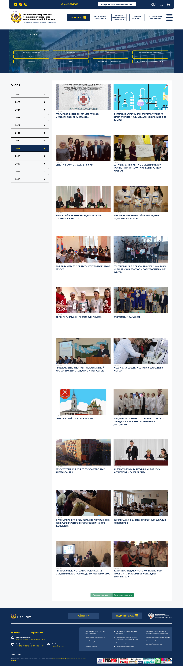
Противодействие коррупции (125, 646)
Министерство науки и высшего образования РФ (95, 632)
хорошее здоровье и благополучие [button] (150, 52)
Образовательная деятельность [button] (100, 17)
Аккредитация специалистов (116, 4)
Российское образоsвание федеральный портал (94, 642)
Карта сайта (37, 632)
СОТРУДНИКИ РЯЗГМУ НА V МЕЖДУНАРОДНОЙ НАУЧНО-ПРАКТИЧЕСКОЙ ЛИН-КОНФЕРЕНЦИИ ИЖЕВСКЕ (137, 167)
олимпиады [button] (70, 57)
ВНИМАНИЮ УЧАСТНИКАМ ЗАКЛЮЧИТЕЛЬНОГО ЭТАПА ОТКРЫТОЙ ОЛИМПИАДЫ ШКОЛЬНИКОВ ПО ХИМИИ (140, 117)
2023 (17, 117)
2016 (17, 171)
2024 (17, 109)
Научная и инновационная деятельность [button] (118, 17)
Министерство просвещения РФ (95, 637)
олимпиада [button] (31, 61)
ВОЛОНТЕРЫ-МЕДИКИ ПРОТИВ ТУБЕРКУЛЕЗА (78, 317)
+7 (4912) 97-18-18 (69, 4)
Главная (16, 35)
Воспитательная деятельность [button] (155, 17)
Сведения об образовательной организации (39, 22)
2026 (17, 94)
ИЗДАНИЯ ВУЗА (125, 615)
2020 (17, 140)
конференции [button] (110, 52)
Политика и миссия (91, 646)
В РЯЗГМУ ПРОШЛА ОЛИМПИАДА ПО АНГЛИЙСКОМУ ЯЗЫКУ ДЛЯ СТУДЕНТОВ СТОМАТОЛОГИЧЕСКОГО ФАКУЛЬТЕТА (83, 523)
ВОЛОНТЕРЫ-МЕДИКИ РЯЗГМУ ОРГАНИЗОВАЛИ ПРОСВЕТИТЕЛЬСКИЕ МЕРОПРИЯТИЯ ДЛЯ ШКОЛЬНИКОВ (138, 573)
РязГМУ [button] (71, 61)
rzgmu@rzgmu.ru (58, 645)
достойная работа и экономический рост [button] (110, 61)
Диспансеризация (121, 643)
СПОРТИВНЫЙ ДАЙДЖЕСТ (127, 317)
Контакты (16, 632)
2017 (17, 163)
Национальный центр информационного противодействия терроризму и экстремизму (157, 642)
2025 (17, 102)
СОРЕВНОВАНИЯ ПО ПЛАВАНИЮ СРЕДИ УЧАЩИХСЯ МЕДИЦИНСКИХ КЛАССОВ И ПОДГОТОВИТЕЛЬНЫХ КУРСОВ (140, 269)
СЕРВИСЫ (76, 17)
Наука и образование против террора (158, 637)
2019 (33, 35)
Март (40, 35)
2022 (17, 125)
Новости (25, 35)
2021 (17, 133)
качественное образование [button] (31, 52)
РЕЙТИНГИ (83, 615)
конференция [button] (150, 57)
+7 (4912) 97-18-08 (37, 645)
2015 (17, 179)
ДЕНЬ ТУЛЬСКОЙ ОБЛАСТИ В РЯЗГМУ (74, 164)
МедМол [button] (31, 57)
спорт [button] (110, 57)
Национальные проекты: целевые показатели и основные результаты (127, 638)
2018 (17, 156)
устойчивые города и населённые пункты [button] (150, 61)
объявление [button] (71, 52)
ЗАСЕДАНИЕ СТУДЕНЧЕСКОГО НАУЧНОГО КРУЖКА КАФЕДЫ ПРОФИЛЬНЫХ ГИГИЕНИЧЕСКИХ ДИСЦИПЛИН (139, 421)
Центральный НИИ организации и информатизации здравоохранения (157, 632)
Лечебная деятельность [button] (137, 17)
